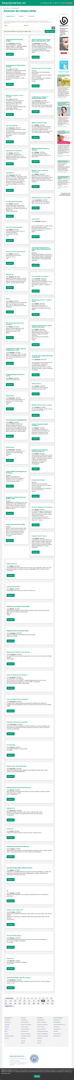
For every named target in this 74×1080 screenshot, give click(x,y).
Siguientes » (9, 1006)
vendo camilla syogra (14, 935)
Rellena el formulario (62, 126)
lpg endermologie (12, 125)
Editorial (22, 1042)
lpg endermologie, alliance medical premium (19, 868)
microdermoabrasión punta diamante (15, 323)
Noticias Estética (24, 1031)
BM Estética (7, 8)
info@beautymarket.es (14, 1060)
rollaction (10, 829)
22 (6, 1003)
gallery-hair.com (57, 1036)
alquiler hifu (11, 808)
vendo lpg (10, 958)
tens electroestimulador (14, 227)
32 (52, 1003)
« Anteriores (9, 998)
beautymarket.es (14, 3)
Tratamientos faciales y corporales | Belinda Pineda (63, 177)
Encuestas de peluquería (42, 1036)
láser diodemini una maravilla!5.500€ (16, 420)
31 (48, 1003)
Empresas (7, 1026)
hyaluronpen (10, 396)
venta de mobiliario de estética (42, 507)
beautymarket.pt (57, 1022)
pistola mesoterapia (38, 480)
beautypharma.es (57, 1029)
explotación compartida (14, 150)
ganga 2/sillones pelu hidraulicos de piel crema (16, 472)
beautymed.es (57, 1026)
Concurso (23, 1040)
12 (10, 1001)
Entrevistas (23, 1038)
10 (51, 998)
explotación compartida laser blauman (18, 846)
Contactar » (10, 54)
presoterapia (11, 745)
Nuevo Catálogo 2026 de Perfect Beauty (63, 76)
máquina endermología (39, 123)
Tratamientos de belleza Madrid (63, 187)
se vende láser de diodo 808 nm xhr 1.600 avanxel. (42, 356)
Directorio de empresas (26, 1024)
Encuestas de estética (25, 1036)
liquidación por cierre (39, 536)
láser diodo (35, 219)
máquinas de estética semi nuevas (18, 652)
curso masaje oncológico (40, 276)
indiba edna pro (12, 564)
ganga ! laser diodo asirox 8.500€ (15, 524)
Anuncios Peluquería (41, 1022)
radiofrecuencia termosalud (41, 198)
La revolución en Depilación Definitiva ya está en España (63, 132)
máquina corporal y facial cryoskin (14, 96)
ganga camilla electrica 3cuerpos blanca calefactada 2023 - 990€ (41, 40)
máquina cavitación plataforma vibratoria (40, 149)
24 (15, 1003)
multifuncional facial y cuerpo (42, 405)
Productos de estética (25, 1033)
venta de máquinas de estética (17, 675)
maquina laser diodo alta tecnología (40, 171)
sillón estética (36, 383)
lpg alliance (10, 173)
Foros (52, 3)
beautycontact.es (57, 1033)
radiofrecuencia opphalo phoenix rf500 (18, 606)
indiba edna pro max (13, 586)
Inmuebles (31, 16)
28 (34, 1003)
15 (24, 1001)
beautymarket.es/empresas (64, 195)
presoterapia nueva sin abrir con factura (15, 375)
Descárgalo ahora (62, 97)
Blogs (6, 1031)
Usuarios (6, 1029)
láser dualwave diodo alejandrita (17, 699)
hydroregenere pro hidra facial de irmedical (15, 66)
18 (38, 1001)
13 (15, 1001)
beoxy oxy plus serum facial (15, 251)
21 (53, 1001)
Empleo (21, 16)
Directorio (58, 3)
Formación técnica (25, 1029)
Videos (6, 1033)
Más (64, 3)
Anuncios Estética (25, 1022)
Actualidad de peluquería (42, 1031)
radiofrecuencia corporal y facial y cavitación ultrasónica (42, 326)
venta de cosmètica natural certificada (40, 424)
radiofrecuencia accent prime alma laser (19, 787)
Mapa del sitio (8, 1022)
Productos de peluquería (42, 1033)
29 (38, 1003)
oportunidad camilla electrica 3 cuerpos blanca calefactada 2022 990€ (41, 249)
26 (24, 1003)
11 (6, 1001)
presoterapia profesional (14, 201)
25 (20, 1003)
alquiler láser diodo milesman (17, 766)
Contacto (7, 1038)
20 (48, 1001)
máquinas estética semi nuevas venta (17, 631)
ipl (7, 890)
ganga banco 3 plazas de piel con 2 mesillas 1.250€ (16, 497)
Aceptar (37, 1076)
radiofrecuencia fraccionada (41, 68)
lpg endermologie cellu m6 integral (18, 977)
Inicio (41, 3)
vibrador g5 (10, 274)
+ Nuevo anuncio (50, 31)
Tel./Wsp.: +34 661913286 (15, 1061)
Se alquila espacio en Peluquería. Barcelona (63, 161)
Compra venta (10, 16)
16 (29, 1001)
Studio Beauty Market (9, 1036)
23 (10, 1003)
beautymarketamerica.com (59, 1024)
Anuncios (46, 3)
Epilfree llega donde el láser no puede (64, 156)
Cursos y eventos (24, 1026)
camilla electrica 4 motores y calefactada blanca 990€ (40, 97)
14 (20, 1001)
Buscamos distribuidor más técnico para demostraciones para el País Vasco (63, 104)
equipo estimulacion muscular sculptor (14, 40)
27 (29, 1003)
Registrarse (69, 3)
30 (43, 1003)
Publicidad (7, 1024)
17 (34, 1001)
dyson (8, 299)
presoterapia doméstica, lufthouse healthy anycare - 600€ (16, 349)
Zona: (5, 25)
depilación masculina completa (17, 722)
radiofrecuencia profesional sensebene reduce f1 (40, 450)
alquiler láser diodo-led (15, 910)
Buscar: (26, 25)
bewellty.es (56, 1031)
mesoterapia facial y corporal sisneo (42, 300)
